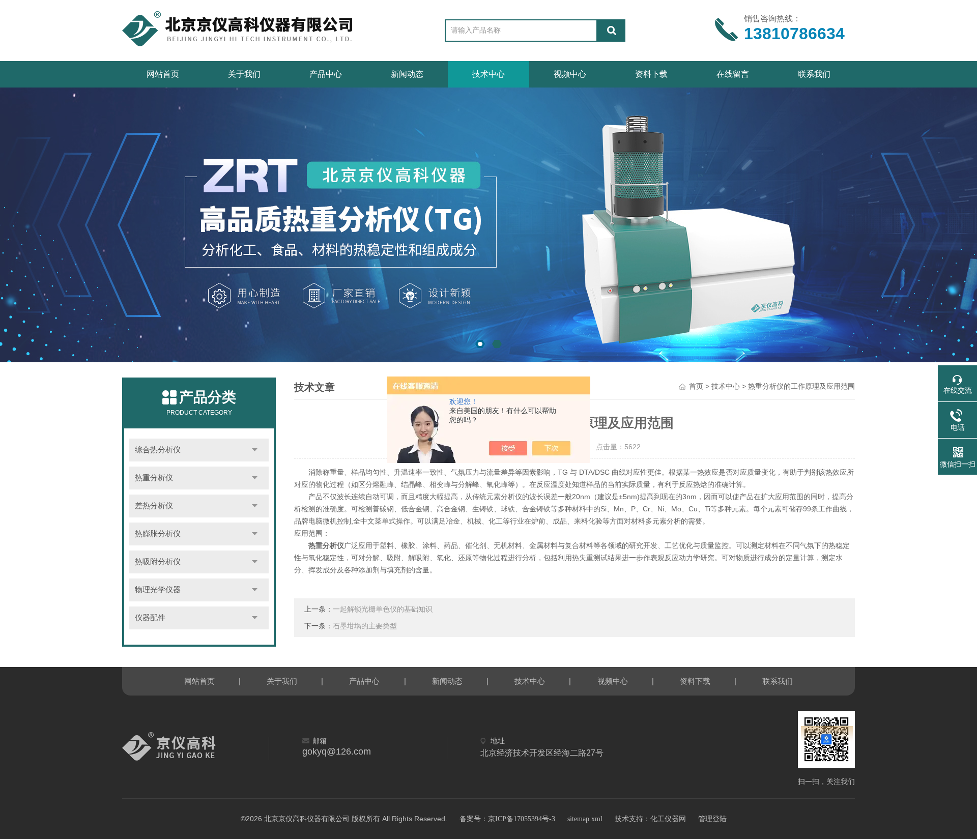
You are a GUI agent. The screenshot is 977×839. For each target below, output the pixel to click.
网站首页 (163, 74)
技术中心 (488, 74)
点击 (255, 450)
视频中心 (570, 74)
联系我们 (814, 74)
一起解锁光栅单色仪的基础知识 (383, 609)
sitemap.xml (584, 819)
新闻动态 (407, 74)
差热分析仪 (154, 506)
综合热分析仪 (158, 450)
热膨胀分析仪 (158, 534)
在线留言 (732, 74)
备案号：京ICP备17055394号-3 (507, 819)
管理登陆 (712, 819)
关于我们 (244, 74)
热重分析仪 (154, 478)
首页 (696, 386)
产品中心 (325, 74)
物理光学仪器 (158, 590)
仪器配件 (150, 618)
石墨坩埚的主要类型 (365, 626)
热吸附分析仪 (158, 562)
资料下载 (651, 74)
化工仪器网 (668, 819)
